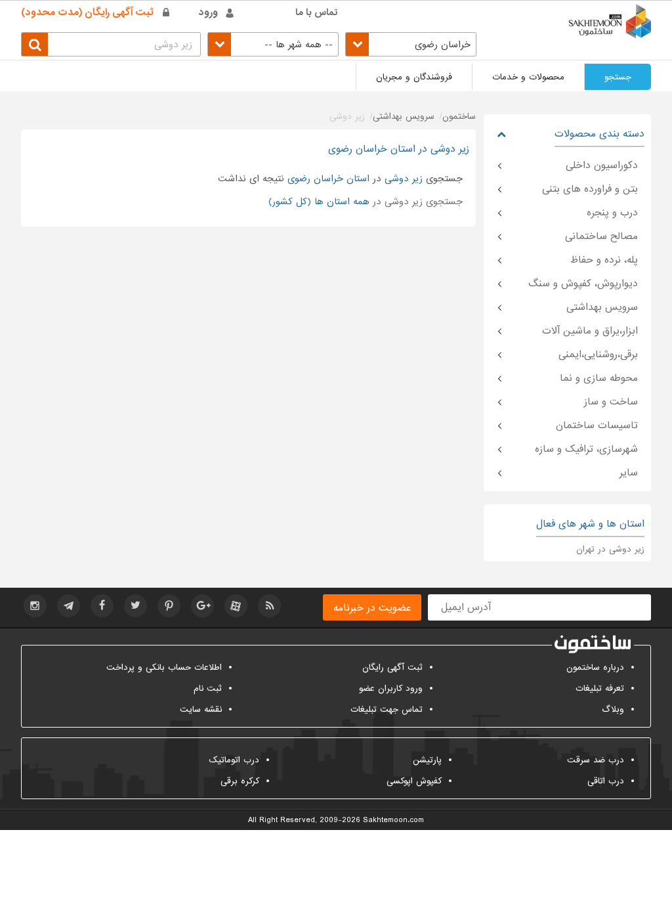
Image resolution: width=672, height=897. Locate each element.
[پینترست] (169, 605)
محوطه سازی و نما (599, 378)
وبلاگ (613, 709)
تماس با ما (316, 12)
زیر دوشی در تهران (610, 549)
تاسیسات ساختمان (597, 425)
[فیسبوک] (102, 605)
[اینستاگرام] (35, 605)
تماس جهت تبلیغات (386, 709)
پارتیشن (427, 760)
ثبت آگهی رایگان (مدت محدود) (87, 12)
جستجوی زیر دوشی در (365, 201)
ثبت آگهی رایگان (392, 667)
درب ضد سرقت (595, 760)
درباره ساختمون (595, 667)
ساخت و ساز (611, 402)
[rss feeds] (269, 605)
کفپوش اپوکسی (414, 781)
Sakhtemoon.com (393, 820)
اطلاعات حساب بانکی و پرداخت (164, 667)
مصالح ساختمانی (601, 236)
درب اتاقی (605, 781)
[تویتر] (135, 605)
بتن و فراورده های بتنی (590, 189)
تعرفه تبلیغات (600, 688)
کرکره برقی (239, 781)
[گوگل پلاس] (202, 605)
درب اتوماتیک (234, 760)
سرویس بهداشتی (602, 307)
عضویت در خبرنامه (372, 608)
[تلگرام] (68, 605)
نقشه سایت (201, 709)
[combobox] (410, 44)
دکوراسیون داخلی (602, 165)
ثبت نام (208, 688)
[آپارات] (235, 605)
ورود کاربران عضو (391, 688)
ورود (208, 12)
